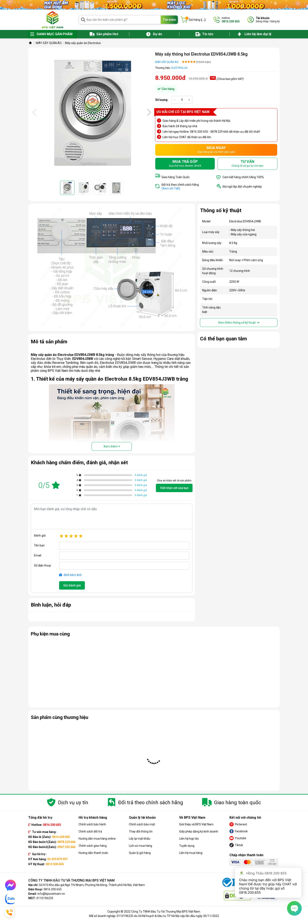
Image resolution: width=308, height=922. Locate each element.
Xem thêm (111, 446)
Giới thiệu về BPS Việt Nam (196, 824)
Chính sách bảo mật (142, 824)
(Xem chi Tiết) (171, 188)
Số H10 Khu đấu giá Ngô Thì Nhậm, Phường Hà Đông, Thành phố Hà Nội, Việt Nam (92, 885)
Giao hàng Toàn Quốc (176, 177)
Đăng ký (275, 21)
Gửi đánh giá (72, 585)
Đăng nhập (262, 21)
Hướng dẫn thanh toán (93, 853)
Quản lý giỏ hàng (140, 853)
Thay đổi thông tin (141, 831)
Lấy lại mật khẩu (139, 838)
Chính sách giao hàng (93, 845)
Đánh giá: (40, 535)
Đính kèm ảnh (72, 575)
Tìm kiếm (169, 19)
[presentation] (34, 112)
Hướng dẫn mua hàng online (97, 838)
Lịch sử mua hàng (140, 845)
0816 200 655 (53, 889)
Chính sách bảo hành (92, 824)
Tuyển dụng (186, 845)
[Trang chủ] (30, 43)
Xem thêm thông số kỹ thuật (237, 322)
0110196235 (44, 898)
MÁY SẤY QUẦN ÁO (167, 62)
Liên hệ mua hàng (190, 853)
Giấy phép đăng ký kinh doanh (198, 831)
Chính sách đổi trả (90, 831)
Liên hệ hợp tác (189, 838)
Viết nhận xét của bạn (174, 488)
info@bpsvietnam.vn (51, 893)
